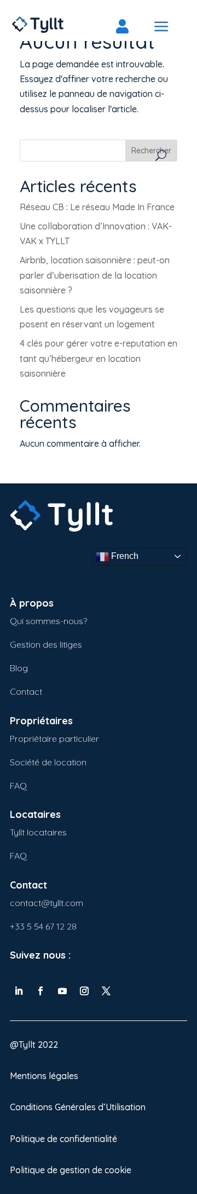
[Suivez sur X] (106, 991)
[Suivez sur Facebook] (40, 991)
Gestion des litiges (46, 644)
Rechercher (151, 150)
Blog (19, 667)
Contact (26, 691)
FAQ (18, 785)
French (123, 556)
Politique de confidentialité (63, 1138)
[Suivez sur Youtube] (62, 991)
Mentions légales (44, 1075)
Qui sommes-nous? (48, 620)
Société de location (48, 762)
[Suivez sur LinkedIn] (18, 991)
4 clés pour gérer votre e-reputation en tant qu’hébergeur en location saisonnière (98, 358)
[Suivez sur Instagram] (84, 991)
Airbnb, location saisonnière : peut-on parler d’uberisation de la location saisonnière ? (95, 275)
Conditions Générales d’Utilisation (78, 1106)
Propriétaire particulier (54, 738)
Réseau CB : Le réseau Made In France (98, 206)
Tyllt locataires (38, 832)
